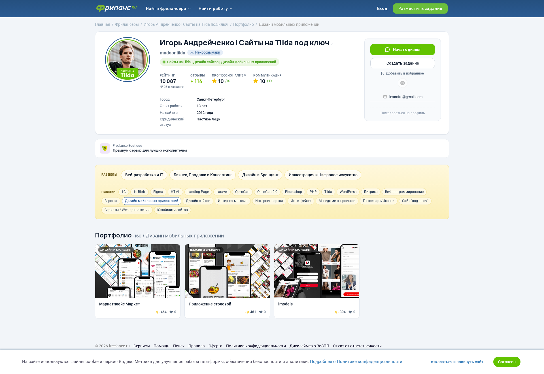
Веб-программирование (404, 192)
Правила (196, 346)
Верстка (111, 201)
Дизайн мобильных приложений (151, 201)
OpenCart (242, 192)
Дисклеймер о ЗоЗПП (309, 346)
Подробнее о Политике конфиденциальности (356, 361)
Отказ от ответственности (357, 346)
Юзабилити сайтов (172, 210)
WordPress (348, 192)
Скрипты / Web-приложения (127, 210)
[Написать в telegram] (402, 83)
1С (124, 192)
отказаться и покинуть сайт (457, 362)
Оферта (215, 346)
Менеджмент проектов (337, 201)
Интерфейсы (301, 201)
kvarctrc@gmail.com (405, 97)
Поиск (179, 346)
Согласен (507, 362)
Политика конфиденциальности (256, 346)
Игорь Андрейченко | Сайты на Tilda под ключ (244, 43)
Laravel (222, 192)
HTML (175, 192)
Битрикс (370, 192)
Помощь (161, 346)
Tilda (328, 192)
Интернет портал (269, 201)
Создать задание (402, 63)
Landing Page (198, 192)
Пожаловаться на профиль (403, 113)
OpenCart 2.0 (267, 192)
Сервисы (141, 346)
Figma (158, 192)
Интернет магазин (233, 201)
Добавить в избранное (404, 73)
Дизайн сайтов (198, 201)
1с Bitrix (139, 192)
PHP (313, 192)
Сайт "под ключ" (415, 201)
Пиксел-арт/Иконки (378, 201)
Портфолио (113, 235)
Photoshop (293, 192)
